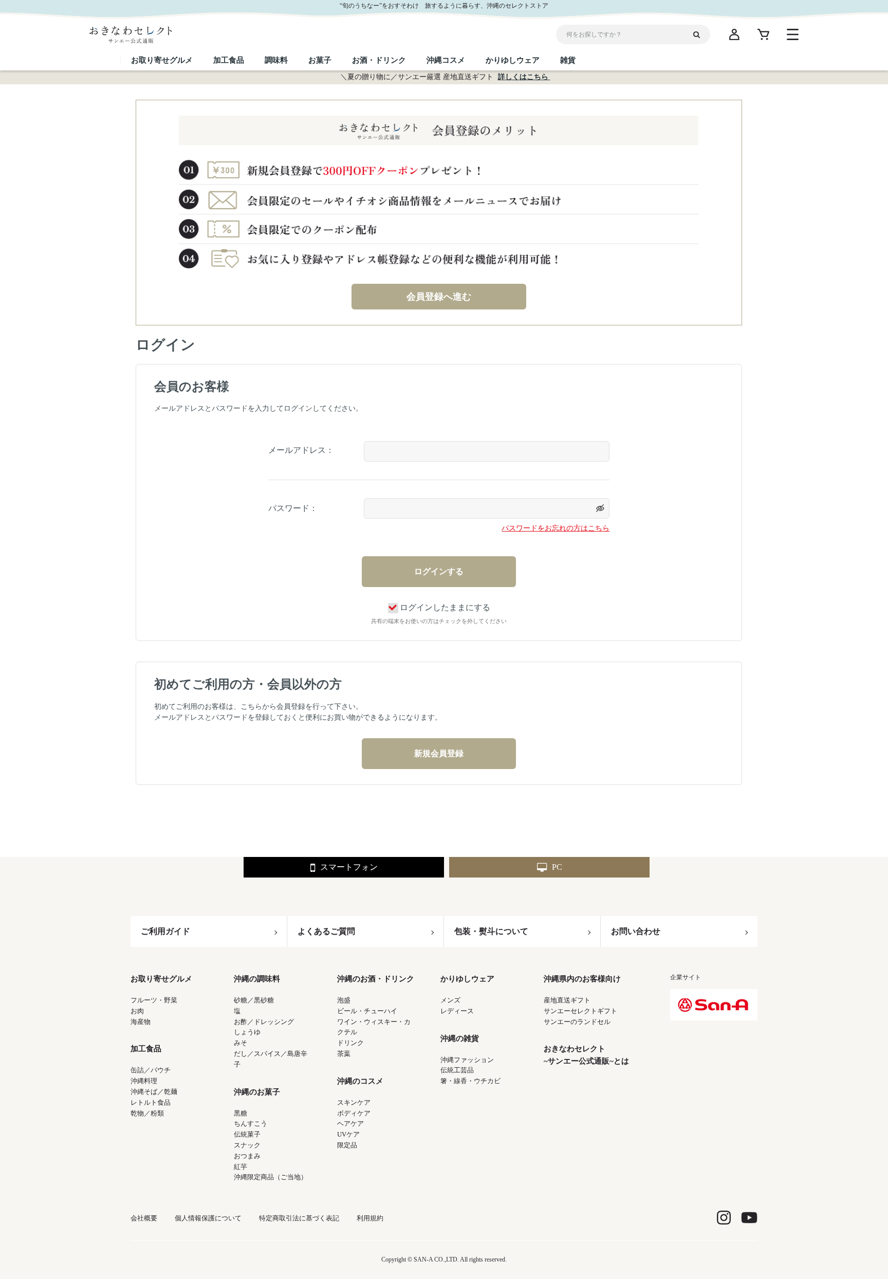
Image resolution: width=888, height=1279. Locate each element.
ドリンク (350, 1043)
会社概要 (144, 1218)
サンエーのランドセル (577, 1022)
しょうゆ (247, 1032)
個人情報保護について (208, 1218)
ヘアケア (350, 1123)
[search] (700, 34)
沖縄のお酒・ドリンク (375, 979)
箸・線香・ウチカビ (470, 1081)
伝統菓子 (247, 1134)
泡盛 (343, 1000)
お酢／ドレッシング (264, 1022)
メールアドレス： (301, 450)
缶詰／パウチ (151, 1070)
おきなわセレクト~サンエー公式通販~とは (586, 1055)
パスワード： (293, 508)
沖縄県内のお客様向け (582, 979)
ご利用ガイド (165, 931)
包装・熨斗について (491, 931)
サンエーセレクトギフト (580, 1011)
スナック (247, 1145)
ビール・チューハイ (367, 1011)
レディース (457, 1011)
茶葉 (343, 1053)
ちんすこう (250, 1123)
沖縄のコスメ (360, 1081)
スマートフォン (349, 867)
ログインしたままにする (445, 607)
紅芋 (240, 1167)
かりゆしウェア (467, 979)
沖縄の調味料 (257, 979)
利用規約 (370, 1218)
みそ (240, 1043)
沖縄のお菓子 (257, 1092)
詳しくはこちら (524, 77)
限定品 (347, 1145)
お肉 (137, 1011)
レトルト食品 (151, 1102)
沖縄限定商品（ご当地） (270, 1177)
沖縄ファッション (467, 1060)
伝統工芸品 (457, 1070)
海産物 (141, 1022)
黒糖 (240, 1113)
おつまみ (247, 1156)
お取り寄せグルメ (161, 979)
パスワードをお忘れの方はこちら (555, 528)
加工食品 (146, 1049)
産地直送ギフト (567, 1000)
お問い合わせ (635, 931)
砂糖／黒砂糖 (254, 1000)
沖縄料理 (144, 1081)
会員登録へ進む (438, 296)
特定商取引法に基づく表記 (299, 1218)
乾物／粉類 (147, 1113)
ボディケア (354, 1113)
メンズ (450, 1000)
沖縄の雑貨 (459, 1038)
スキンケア (354, 1102)
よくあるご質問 (326, 931)
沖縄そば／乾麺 (154, 1091)
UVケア (348, 1134)
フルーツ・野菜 (154, 1000)
